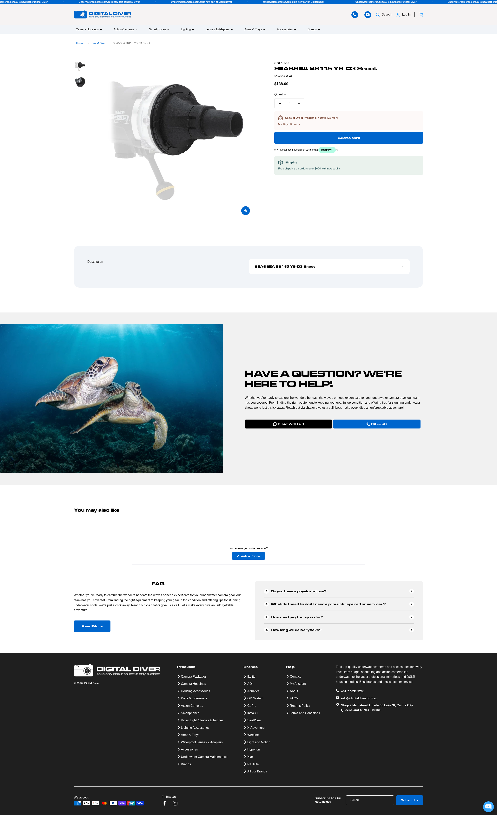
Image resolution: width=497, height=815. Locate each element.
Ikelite (251, 676)
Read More (92, 626)
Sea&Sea (254, 720)
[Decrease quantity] (280, 103)
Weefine (253, 734)
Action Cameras (124, 29)
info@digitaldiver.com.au (359, 698)
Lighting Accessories (195, 727)
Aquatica (253, 691)
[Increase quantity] (299, 103)
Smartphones (157, 29)
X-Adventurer (256, 727)
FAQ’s (294, 698)
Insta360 (253, 713)
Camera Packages (194, 676)
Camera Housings (87, 29)
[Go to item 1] (80, 67)
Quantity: (280, 94)
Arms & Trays (253, 29)
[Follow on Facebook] (165, 803)
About (294, 691)
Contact (295, 676)
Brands (312, 29)
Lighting (186, 29)
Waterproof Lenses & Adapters (202, 742)
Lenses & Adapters (218, 29)
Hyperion (253, 749)
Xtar (250, 756)
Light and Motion (258, 742)
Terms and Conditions (305, 713)
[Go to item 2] (80, 83)
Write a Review (252, 557)
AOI (250, 683)
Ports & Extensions (194, 698)
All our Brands (257, 771)
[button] (329, 266)
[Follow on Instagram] (175, 803)
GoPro (251, 705)
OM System (255, 698)
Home (79, 43)
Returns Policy (300, 705)
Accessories (285, 29)
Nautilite (253, 764)
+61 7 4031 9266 (352, 691)
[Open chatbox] (488, 806)
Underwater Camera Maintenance (204, 756)
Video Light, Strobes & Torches (202, 720)
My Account (298, 683)
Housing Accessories (195, 691)
